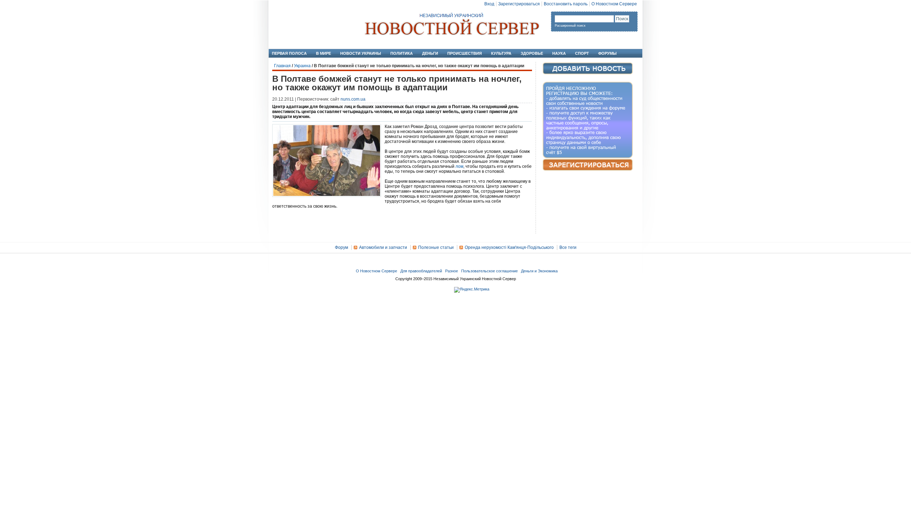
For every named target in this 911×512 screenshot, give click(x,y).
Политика (401, 53)
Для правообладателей (421, 271)
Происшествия (464, 53)
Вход (489, 3)
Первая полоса (289, 53)
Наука (559, 53)
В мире (323, 53)
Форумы (607, 53)
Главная (282, 65)
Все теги (567, 247)
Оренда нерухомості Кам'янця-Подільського (509, 247)
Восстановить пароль (566, 3)
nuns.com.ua (353, 99)
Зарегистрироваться (519, 3)
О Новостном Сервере (614, 3)
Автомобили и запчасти (383, 247)
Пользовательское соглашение (489, 271)
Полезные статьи (436, 247)
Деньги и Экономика (539, 271)
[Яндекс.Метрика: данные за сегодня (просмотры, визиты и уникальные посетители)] (471, 290)
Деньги (430, 53)
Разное (451, 271)
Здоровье (532, 53)
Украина (302, 65)
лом (459, 166)
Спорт (582, 53)
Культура (501, 53)
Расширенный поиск (570, 25)
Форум (341, 247)
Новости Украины (360, 53)
